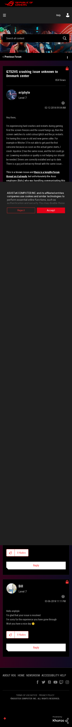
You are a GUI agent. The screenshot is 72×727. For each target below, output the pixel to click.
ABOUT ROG (9, 675)
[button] (10, 552)
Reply (36, 565)
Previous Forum (13, 56)
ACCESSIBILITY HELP (54, 675)
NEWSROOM (33, 675)
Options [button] (67, 57)
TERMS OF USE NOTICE (26, 695)
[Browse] (6, 15)
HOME (21, 675)
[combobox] (36, 38)
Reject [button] (21, 210)
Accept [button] (51, 210)
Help (58, 15)
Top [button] (5, 718)
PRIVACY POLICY (46, 695)
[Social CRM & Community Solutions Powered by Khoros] (61, 719)
